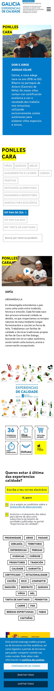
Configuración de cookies (26, 666)
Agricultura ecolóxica (20, 203)
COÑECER (35, 556)
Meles (33, 166)
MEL (32, 593)
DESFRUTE (27, 587)
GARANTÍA (34, 569)
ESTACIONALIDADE (36, 575)
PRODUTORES (17, 562)
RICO (24, 581)
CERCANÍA (16, 544)
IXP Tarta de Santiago (19, 227)
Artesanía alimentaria (20, 188)
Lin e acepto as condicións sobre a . (28, 505)
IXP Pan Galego (14, 220)
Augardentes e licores (20, 173)
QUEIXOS (43, 587)
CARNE (21, 606)
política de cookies (33, 660)
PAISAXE (43, 538)
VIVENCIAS (18, 556)
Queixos (20, 166)
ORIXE (29, 538)
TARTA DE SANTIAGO (17, 600)
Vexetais (10, 180)
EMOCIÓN (10, 587)
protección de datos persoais (26, 507)
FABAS (42, 612)
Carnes (45, 173)
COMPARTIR (39, 581)
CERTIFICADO (13, 575)
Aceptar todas (26, 684)
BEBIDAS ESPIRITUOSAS (20, 612)
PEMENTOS (41, 600)
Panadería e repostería (20, 195)
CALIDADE (17, 569)
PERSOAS (37, 550)
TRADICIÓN (36, 562)
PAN (32, 606)
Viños (8, 166)
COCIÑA (11, 581)
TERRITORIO (35, 544)
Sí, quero (27, 498)
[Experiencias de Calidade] (11, 6)
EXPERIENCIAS (18, 550)
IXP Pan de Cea (14, 212)
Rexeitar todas (26, 675)
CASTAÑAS (26, 618)
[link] (23, 6)
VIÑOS (21, 593)
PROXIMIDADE (13, 538)
